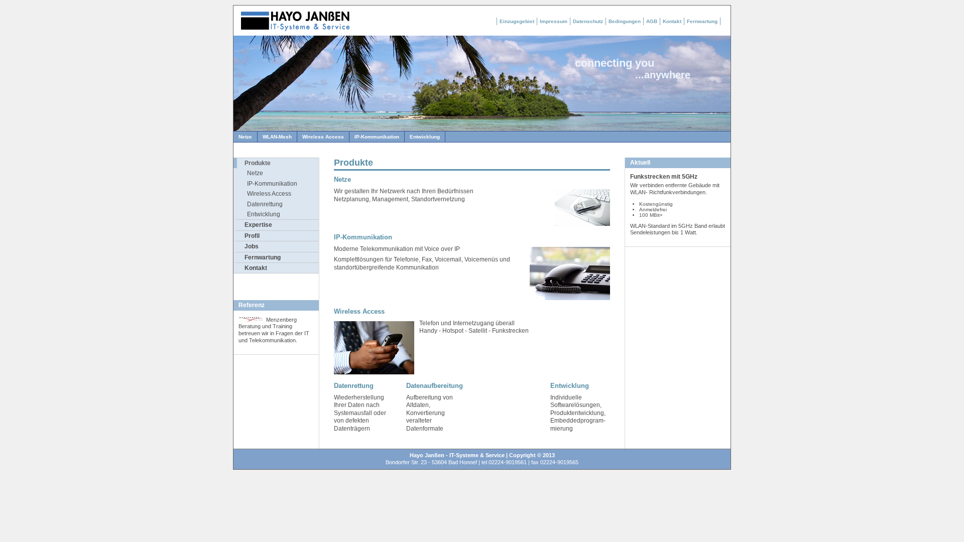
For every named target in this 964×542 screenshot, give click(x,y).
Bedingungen (625, 21)
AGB (651, 21)
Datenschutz (588, 21)
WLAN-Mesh (277, 137)
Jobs (252, 246)
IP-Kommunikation (376, 137)
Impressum (553, 21)
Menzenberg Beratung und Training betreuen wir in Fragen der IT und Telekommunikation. (273, 330)
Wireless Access (323, 137)
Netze (245, 137)
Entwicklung (425, 137)
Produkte (258, 163)
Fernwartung (702, 21)
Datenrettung (265, 204)
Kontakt (672, 21)
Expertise (258, 224)
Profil (252, 235)
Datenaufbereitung (434, 385)
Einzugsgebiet (517, 21)
